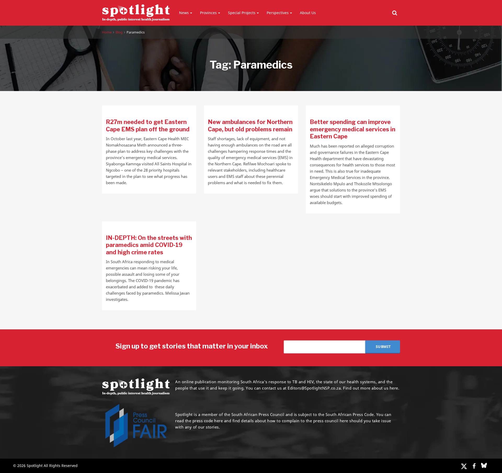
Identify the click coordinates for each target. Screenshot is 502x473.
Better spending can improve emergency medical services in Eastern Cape (352, 129)
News (184, 12)
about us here (385, 388)
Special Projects (241, 12)
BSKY (484, 465)
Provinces (208, 12)
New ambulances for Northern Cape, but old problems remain (250, 126)
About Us (308, 12)
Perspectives (278, 12)
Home (107, 32)
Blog (119, 32)
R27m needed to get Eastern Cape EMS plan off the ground (148, 126)
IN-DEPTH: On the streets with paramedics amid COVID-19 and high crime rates (149, 245)
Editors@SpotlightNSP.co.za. (315, 388)
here (218, 420)
